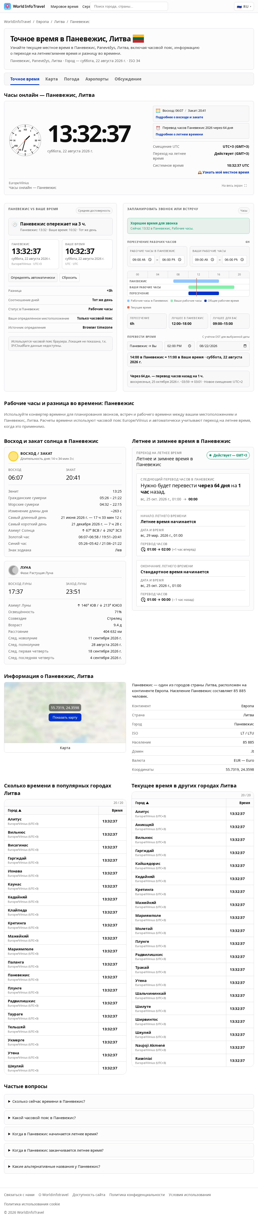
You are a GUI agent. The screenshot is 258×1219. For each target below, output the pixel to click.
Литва (59, 21)
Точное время (24, 79)
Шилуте (143, 1006)
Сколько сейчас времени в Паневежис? (48, 1101)
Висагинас (18, 845)
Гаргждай (17, 858)
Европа (42, 21)
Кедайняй (17, 897)
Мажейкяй (18, 936)
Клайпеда (17, 910)
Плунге (15, 988)
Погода (71, 79)
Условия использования (190, 1194)
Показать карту (65, 717)
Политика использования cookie (32, 1204)
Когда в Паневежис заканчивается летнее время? (58, 1150)
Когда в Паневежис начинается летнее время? (55, 1133)
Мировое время (64, 6)
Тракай (142, 967)
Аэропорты (97, 79)
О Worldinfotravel (54, 1194)
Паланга (16, 962)
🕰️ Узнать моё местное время (223, 172)
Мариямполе (21, 949)
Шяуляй (16, 1066)
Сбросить (69, 277)
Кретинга (17, 923)
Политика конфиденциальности (137, 1194)
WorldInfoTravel (17, 21)
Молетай (143, 928)
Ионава (15, 871)
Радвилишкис (22, 1001)
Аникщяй (144, 824)
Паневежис (19, 975)
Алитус (15, 819)
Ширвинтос (146, 1019)
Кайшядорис (147, 863)
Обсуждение (128, 79)
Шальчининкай (150, 993)
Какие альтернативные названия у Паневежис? (56, 1166)
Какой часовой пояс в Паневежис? (44, 1117)
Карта (51, 79)
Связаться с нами (19, 1194)
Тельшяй (16, 1027)
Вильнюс (16, 832)
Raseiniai (143, 1058)
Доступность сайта (89, 1194)
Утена (13, 1053)
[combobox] (129, 6)
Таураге (15, 1014)
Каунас (14, 884)
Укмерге (16, 1040)
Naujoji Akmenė (150, 1045)
